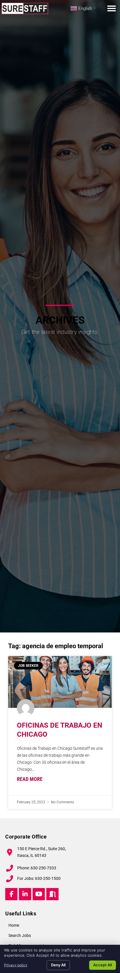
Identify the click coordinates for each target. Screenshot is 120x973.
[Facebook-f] (11, 894)
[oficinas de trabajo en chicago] (60, 682)
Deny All (58, 965)
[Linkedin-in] (25, 894)
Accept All (102, 965)
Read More (30, 779)
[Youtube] (39, 894)
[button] (112, 8)
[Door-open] (52, 894)
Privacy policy (15, 965)
